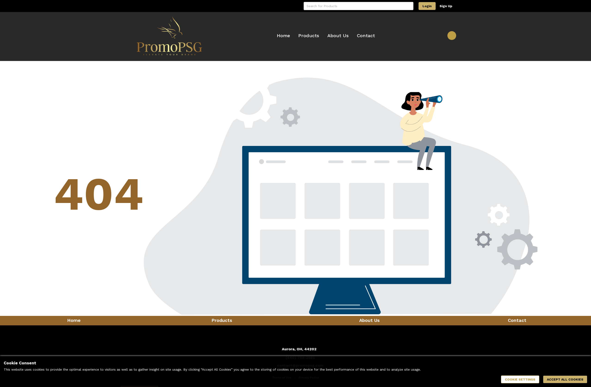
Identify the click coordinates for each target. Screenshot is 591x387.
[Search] (409, 6)
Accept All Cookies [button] (565, 379)
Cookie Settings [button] (520, 379)
